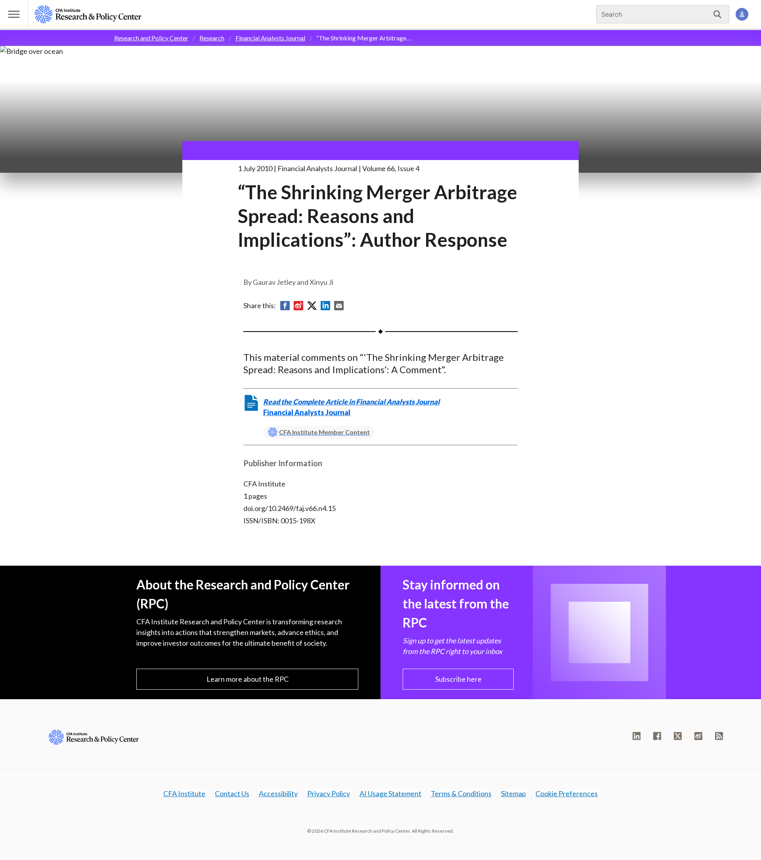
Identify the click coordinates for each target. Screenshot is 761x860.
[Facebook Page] (657, 736)
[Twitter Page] (678, 736)
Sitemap (513, 793)
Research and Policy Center (151, 38)
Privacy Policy (328, 793)
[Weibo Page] (698, 736)
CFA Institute (184, 793)
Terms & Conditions (461, 793)
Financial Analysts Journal (270, 38)
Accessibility (278, 793)
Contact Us (232, 793)
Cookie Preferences (566, 793)
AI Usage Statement (390, 793)
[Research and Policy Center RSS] (719, 736)
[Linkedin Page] (637, 736)
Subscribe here (458, 679)
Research (211, 38)
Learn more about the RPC (248, 679)
